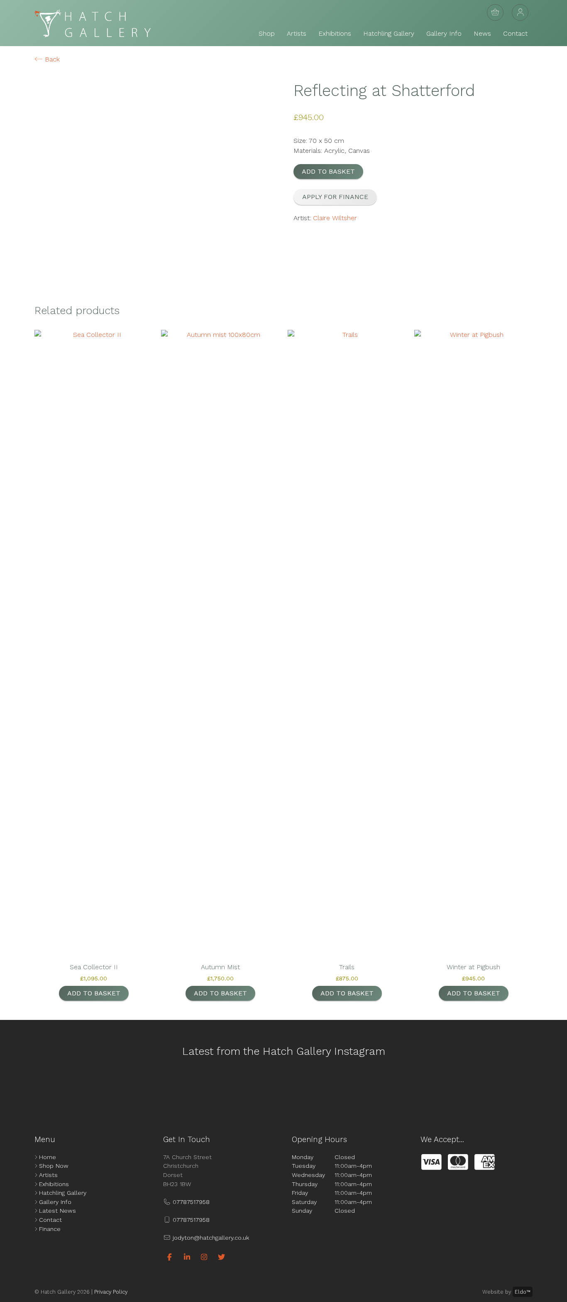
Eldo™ (522, 1292)
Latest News (57, 1210)
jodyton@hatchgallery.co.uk (210, 1237)
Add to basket (328, 171)
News (482, 33)
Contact (515, 33)
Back (51, 59)
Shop (267, 33)
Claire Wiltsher (335, 218)
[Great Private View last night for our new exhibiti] (40, 1089)
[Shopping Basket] (495, 12)
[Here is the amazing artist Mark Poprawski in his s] (248, 1089)
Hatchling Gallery (388, 33)
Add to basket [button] (93, 993)
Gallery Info (444, 33)
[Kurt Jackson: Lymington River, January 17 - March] (456, 1089)
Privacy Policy (110, 1292)
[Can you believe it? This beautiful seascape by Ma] (526, 1089)
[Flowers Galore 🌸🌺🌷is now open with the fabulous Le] (110, 1089)
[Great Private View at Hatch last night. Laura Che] (387, 1089)
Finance (50, 1229)
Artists (296, 33)
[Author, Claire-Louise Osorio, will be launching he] (318, 1089)
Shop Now (53, 1165)
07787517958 (190, 1202)
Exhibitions (334, 33)
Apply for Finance (335, 197)
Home (47, 1157)
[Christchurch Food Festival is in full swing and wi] (179, 1089)
